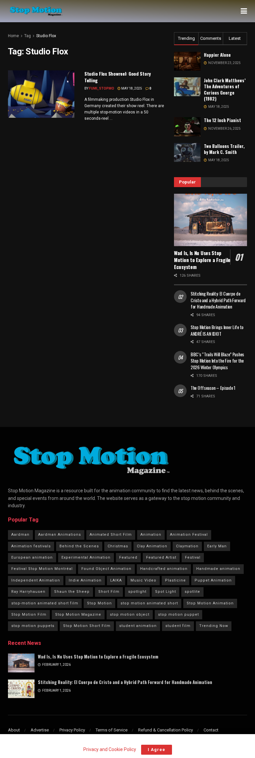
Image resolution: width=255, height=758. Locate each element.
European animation (32, 557)
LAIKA (116, 580)
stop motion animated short (149, 603)
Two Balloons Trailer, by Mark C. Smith (224, 149)
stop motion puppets (32, 626)
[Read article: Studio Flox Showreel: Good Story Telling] (41, 94)
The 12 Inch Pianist (222, 120)
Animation (150, 534)
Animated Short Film (111, 534)
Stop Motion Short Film (87, 626)
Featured (128, 557)
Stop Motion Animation (210, 603)
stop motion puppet (178, 614)
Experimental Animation (86, 557)
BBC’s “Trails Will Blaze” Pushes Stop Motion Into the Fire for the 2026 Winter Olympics (217, 361)
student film (178, 626)
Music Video (143, 580)
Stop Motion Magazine (78, 614)
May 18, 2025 (131, 88)
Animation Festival (189, 534)
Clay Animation (152, 546)
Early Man (217, 546)
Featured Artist (161, 557)
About (14, 729)
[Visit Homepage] (36, 11)
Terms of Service (112, 729)
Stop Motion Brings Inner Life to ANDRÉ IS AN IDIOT (217, 330)
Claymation (187, 546)
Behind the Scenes (79, 546)
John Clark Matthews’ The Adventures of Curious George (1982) (225, 89)
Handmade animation (218, 569)
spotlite (192, 591)
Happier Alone (217, 54)
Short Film (109, 591)
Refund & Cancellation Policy (165, 729)
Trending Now (213, 626)
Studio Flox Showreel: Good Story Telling (117, 77)
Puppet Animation (213, 580)
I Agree (156, 749)
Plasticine (175, 580)
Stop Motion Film (28, 614)
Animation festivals (31, 546)
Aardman (20, 534)
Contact (211, 729)
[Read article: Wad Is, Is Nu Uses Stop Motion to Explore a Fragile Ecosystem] (210, 220)
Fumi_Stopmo (101, 88)
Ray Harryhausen (28, 591)
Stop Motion (99, 603)
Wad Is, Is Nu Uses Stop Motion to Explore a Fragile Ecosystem (202, 259)
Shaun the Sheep (72, 591)
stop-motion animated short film (44, 603)
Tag (27, 36)
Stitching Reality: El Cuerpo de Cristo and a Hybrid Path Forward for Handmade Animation (218, 300)
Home (13, 36)
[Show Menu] (244, 11)
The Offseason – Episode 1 (213, 387)
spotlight (137, 591)
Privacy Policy (72, 729)
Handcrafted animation (164, 569)
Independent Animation (35, 580)
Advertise (40, 729)
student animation (138, 626)
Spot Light (165, 591)
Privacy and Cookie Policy (109, 749)
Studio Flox (46, 36)
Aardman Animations (59, 534)
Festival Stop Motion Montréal (42, 569)
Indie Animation (85, 580)
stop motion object (129, 614)
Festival (193, 557)
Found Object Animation (106, 569)
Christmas (118, 546)
